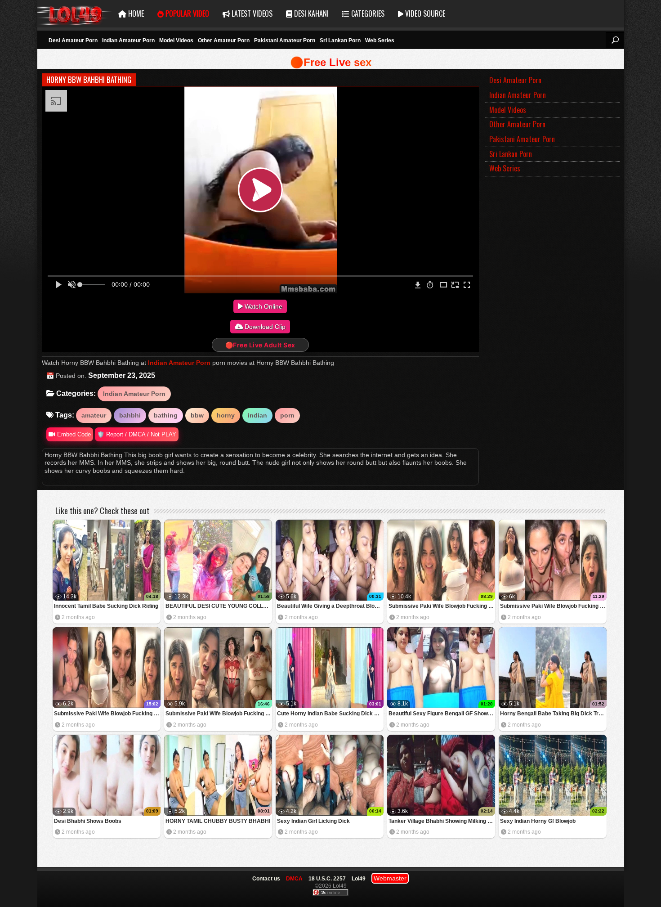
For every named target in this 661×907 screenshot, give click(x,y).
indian (257, 415)
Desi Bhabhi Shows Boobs (87, 821)
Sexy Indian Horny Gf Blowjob (538, 821)
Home (135, 13)
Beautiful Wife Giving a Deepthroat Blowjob (330, 606)
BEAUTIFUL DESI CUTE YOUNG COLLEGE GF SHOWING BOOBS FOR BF (218, 606)
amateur (93, 415)
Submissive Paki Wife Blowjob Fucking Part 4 (442, 606)
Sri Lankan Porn (340, 40)
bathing (166, 415)
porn (287, 415)
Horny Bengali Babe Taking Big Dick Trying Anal (553, 713)
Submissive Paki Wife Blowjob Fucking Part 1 (218, 713)
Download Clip (264, 326)
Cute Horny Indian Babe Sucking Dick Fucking (330, 713)
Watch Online (262, 306)
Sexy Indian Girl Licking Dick (313, 821)
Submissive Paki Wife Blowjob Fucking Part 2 (107, 713)
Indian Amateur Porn (128, 40)
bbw (197, 415)
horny (226, 415)
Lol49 (74, 13)
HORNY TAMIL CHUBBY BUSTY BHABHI (217, 821)
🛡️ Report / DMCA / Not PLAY (136, 434)
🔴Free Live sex (330, 62)
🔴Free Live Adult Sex (260, 345)
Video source (424, 13)
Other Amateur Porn (224, 40)
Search (615, 40)
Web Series (379, 40)
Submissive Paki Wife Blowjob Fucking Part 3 (553, 606)
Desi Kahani (310, 13)
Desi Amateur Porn (73, 40)
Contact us (266, 879)
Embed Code (73, 434)
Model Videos (176, 40)
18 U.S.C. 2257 (327, 879)
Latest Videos (251, 13)
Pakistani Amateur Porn (284, 40)
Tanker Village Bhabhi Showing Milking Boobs (442, 821)
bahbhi (130, 415)
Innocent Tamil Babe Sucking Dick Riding (106, 606)
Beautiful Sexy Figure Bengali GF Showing (442, 713)
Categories (366, 13)
